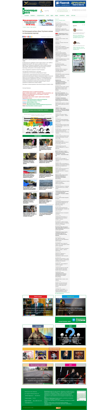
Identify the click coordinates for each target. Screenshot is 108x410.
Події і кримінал (33, 27)
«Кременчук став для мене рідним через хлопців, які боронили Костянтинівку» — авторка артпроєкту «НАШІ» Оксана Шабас (38, 339)
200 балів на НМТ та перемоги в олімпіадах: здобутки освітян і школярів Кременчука (61, 70)
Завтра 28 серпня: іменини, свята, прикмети (61, 280)
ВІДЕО (52, 15)
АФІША (56, 15)
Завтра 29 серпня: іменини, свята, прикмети (61, 39)
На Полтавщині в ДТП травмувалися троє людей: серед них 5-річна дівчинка (29, 188)
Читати (79, 68)
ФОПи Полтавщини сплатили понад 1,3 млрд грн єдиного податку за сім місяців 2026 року (62, 125)
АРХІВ (67, 15)
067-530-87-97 (37, 395)
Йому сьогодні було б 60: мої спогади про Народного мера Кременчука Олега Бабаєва (78, 35)
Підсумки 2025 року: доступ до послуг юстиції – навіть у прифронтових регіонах (78, 48)
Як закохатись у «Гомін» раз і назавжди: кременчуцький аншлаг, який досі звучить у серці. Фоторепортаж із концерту (70, 378)
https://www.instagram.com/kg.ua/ (34, 100)
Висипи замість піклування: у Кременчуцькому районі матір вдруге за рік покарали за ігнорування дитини (62, 48)
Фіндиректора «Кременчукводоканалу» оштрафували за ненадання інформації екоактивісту (60, 82)
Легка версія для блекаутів (62, 10)
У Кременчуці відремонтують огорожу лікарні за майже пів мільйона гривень (62, 60)
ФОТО (47, 15)
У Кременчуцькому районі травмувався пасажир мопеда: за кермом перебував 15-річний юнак (46, 176)
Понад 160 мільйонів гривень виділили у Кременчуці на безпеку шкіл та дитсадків (61, 25)
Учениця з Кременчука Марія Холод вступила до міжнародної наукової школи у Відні (62, 137)
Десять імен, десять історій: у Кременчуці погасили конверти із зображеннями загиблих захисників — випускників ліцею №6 (62, 153)
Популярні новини (62, 20)
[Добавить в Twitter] (30, 36)
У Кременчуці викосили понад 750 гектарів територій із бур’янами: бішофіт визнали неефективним (61, 268)
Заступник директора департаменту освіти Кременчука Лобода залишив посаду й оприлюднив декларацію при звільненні (38, 310)
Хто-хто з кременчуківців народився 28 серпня (62, 198)
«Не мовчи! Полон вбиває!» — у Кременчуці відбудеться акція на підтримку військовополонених (61, 290)
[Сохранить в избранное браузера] (31, 36)
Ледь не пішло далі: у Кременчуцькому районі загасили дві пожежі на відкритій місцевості (28, 176)
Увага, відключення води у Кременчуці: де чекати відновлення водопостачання (61, 239)
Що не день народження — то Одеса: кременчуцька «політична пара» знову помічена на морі (62, 94)
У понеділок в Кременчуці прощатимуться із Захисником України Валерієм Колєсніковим (61, 99)
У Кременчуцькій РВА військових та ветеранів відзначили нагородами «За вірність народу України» (62, 193)
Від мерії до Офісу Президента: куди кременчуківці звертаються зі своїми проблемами (62, 228)
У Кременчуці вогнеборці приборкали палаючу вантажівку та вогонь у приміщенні (29, 201)
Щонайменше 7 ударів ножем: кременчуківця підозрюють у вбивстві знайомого (30, 147)
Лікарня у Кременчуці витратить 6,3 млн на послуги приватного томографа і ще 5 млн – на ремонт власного (62, 170)
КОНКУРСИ (62, 15)
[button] (25, 307)
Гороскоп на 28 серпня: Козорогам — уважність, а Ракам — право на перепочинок (62, 249)
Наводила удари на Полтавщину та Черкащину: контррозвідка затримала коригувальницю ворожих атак (45, 148)
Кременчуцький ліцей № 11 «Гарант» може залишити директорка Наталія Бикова (62, 104)
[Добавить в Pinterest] (28, 36)
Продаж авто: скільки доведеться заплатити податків (61, 264)
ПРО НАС (73, 15)
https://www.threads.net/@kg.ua (33, 103)
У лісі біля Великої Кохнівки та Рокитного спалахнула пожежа (45, 214)
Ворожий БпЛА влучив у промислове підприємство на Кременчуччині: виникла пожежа (70, 310)
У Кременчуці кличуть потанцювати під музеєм (61, 213)
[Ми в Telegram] (70, 320)
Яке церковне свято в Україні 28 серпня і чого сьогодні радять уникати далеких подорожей (62, 244)
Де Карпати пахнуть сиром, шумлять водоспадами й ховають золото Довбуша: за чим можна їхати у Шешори (62, 88)
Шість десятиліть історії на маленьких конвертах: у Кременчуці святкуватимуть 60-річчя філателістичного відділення (62, 76)
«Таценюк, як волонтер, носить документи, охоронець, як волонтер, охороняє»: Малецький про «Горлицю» (70, 339)
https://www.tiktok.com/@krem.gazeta (34, 105)
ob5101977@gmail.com (29, 395)
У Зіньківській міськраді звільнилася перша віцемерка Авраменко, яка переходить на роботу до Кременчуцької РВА (62, 203)
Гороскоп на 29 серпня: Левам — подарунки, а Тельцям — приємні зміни (61, 115)
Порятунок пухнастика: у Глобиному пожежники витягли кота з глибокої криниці (29, 162)
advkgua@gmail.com (28, 402)
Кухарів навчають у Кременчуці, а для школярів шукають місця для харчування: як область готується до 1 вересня (62, 131)
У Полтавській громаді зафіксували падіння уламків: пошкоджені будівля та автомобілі (62, 120)
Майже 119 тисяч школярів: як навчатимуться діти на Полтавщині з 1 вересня (62, 159)
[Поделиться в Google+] (25, 36)
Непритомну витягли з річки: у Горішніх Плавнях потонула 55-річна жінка (46, 188)
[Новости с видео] (70, 326)
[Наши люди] (38, 326)
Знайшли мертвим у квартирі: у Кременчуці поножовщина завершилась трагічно (46, 161)
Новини (28, 27)
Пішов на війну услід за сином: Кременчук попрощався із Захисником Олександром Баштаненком (61, 176)
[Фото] (70, 364)
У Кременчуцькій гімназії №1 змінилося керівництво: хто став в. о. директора (62, 147)
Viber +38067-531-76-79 (37, 400)
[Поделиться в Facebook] (23, 36)
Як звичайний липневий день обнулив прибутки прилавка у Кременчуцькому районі (62, 182)
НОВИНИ (33, 15)
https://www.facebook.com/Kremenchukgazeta (37, 99)
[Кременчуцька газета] (29, 11)
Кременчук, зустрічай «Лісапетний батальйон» (61, 43)
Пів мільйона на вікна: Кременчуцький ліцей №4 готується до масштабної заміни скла (62, 142)
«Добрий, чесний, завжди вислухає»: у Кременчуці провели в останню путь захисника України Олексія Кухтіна (62, 110)
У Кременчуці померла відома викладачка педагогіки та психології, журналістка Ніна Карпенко (61, 234)
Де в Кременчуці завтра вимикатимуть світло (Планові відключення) (60, 65)
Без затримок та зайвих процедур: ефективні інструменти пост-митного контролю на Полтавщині (62, 223)
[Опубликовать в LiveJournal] (26, 36)
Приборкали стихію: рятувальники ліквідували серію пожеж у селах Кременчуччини (45, 201)
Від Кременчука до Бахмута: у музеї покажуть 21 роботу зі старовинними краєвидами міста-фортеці (62, 259)
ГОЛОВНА (27, 15)
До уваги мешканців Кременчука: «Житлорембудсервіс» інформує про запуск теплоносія (62, 208)
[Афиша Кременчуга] (54, 348)
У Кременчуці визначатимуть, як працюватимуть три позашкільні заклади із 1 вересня (61, 217)
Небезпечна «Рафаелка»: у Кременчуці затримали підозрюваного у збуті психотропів (61, 254)
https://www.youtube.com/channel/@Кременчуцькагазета (39, 104)
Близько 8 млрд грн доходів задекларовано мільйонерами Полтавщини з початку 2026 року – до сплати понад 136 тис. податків (62, 54)
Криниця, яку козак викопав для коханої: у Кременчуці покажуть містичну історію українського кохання (61, 284)
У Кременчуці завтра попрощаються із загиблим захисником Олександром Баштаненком (60, 274)
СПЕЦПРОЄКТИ (40, 15)
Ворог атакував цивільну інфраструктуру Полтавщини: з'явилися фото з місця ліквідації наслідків (30, 214)
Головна (24, 27)
